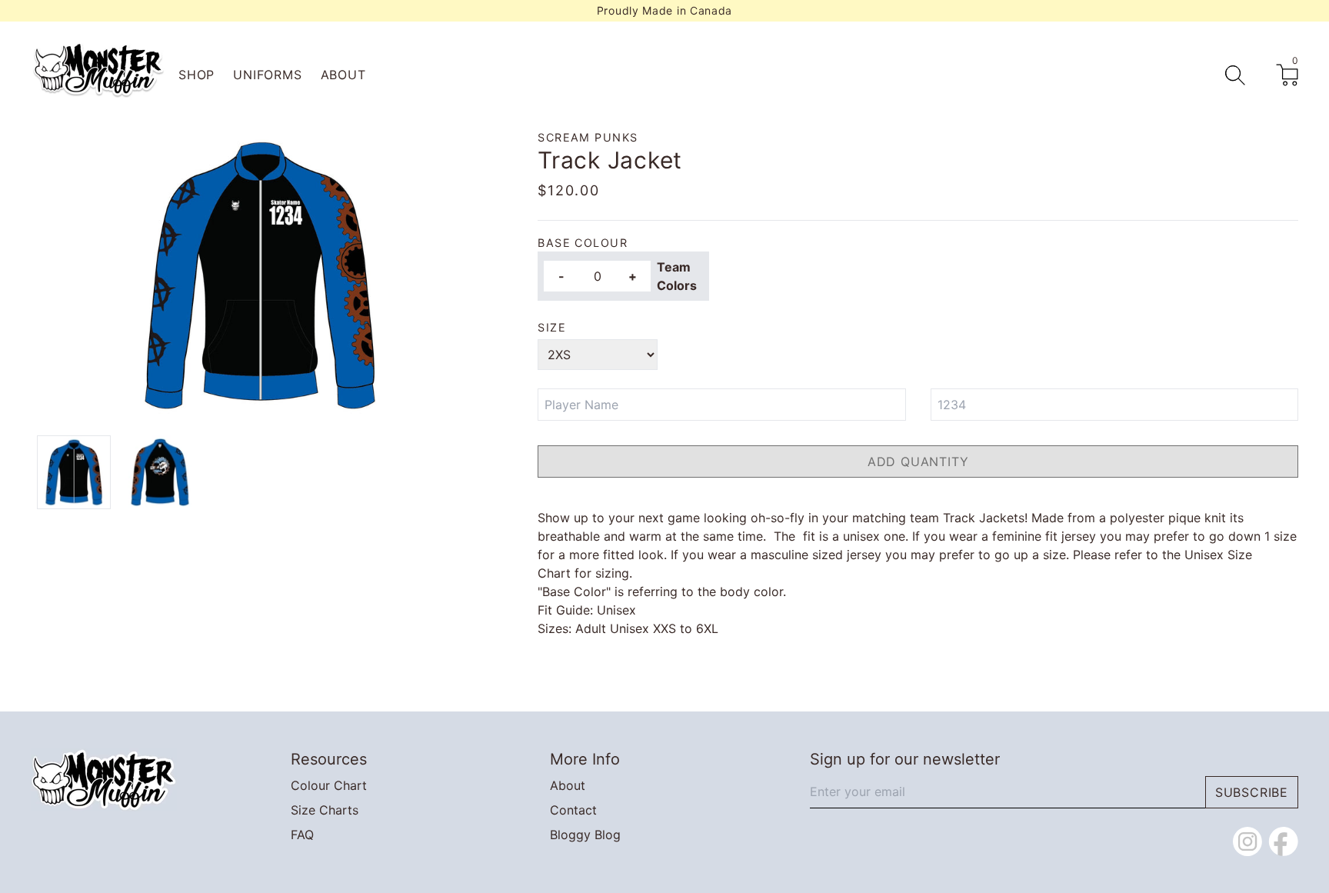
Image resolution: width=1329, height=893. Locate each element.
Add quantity (918, 461)
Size (552, 327)
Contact (573, 810)
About (343, 74)
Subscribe (1251, 792)
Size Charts (324, 810)
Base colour (583, 242)
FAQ (302, 834)
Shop (196, 74)
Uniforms (267, 74)
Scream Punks (588, 137)
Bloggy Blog (585, 834)
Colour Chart (329, 785)
